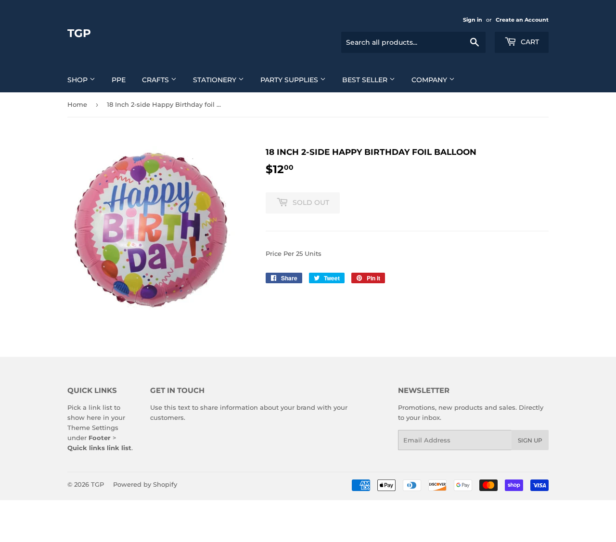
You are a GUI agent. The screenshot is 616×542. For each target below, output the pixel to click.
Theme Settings (92, 427)
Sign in (472, 19)
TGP (79, 33)
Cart (529, 42)
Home (77, 104)
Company (430, 80)
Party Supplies (290, 80)
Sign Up (530, 440)
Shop (78, 80)
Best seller (365, 80)
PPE (119, 80)
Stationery (215, 80)
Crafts (156, 80)
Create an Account (522, 19)
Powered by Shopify (145, 484)
